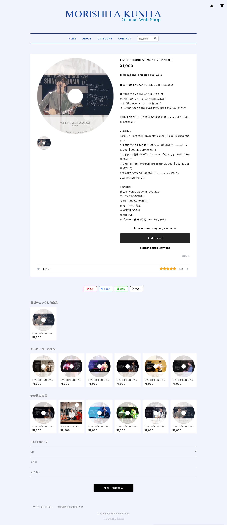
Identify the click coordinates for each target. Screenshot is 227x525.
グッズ (33, 461)
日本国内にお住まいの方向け (155, 248)
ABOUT (87, 38)
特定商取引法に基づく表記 (70, 507)
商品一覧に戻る (113, 488)
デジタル (34, 472)
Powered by (110, 519)
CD (32, 451)
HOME (72, 38)
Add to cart (155, 238)
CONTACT (124, 38)
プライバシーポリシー (43, 507)
